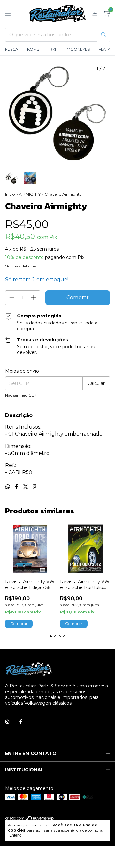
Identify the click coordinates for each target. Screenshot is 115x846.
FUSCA (11, 49)
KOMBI (34, 49)
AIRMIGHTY (30, 194)
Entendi (16, 835)
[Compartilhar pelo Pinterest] (34, 487)
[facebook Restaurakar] (21, 722)
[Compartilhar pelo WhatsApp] (8, 487)
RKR (54, 49)
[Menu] (8, 14)
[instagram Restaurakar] (7, 722)
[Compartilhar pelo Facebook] (17, 487)
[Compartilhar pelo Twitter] (26, 487)
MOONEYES (78, 49)
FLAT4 (105, 49)
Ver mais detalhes (21, 266)
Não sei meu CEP (21, 395)
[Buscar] (103, 35)
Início (10, 194)
